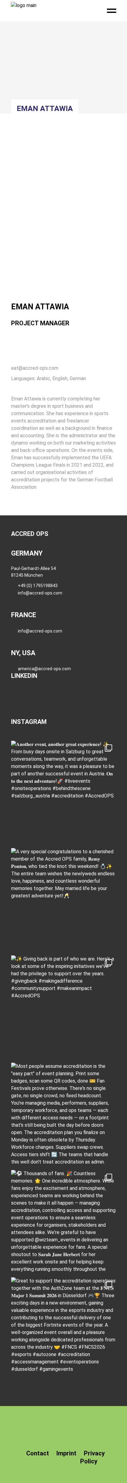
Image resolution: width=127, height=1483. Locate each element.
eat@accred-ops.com (34, 368)
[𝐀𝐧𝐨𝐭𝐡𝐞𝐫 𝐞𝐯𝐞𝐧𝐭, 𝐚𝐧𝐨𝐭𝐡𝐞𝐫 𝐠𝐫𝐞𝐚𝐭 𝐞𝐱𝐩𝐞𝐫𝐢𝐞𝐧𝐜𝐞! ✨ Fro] (63, 793)
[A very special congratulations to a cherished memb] (63, 900)
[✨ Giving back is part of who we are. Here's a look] (63, 1007)
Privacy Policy (92, 1457)
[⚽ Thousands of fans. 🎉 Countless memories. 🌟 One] (63, 1222)
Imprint (66, 1453)
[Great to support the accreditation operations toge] (63, 1329)
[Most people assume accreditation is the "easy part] (63, 1115)
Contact (37, 1453)
